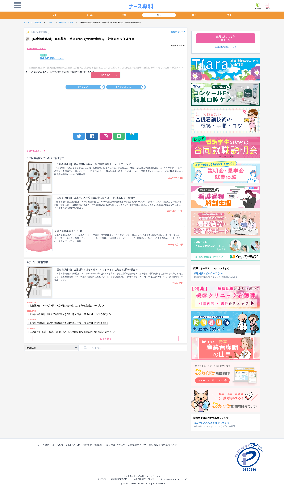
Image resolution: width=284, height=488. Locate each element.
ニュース (50, 22)
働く (194, 14)
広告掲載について (137, 445)
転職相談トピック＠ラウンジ (209, 273)
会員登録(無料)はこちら (226, 47)
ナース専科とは (46, 445)
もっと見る (106, 338)
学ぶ (159, 15)
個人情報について (115, 445)
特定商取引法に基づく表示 (163, 445)
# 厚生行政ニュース (36, 48)
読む (124, 14)
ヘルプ (60, 445)
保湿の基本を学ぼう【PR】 (68, 231)
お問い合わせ (73, 445)
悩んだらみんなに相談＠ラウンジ (211, 423)
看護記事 (37, 22)
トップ (53, 14)
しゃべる (88, 14)
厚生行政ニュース (66, 22)
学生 (229, 14)
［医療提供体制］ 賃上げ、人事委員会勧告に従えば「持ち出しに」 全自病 (94, 197)
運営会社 (99, 445)
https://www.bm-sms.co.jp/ (173, 479)
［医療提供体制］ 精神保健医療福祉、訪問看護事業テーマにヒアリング (92, 164)
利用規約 (87, 445)
